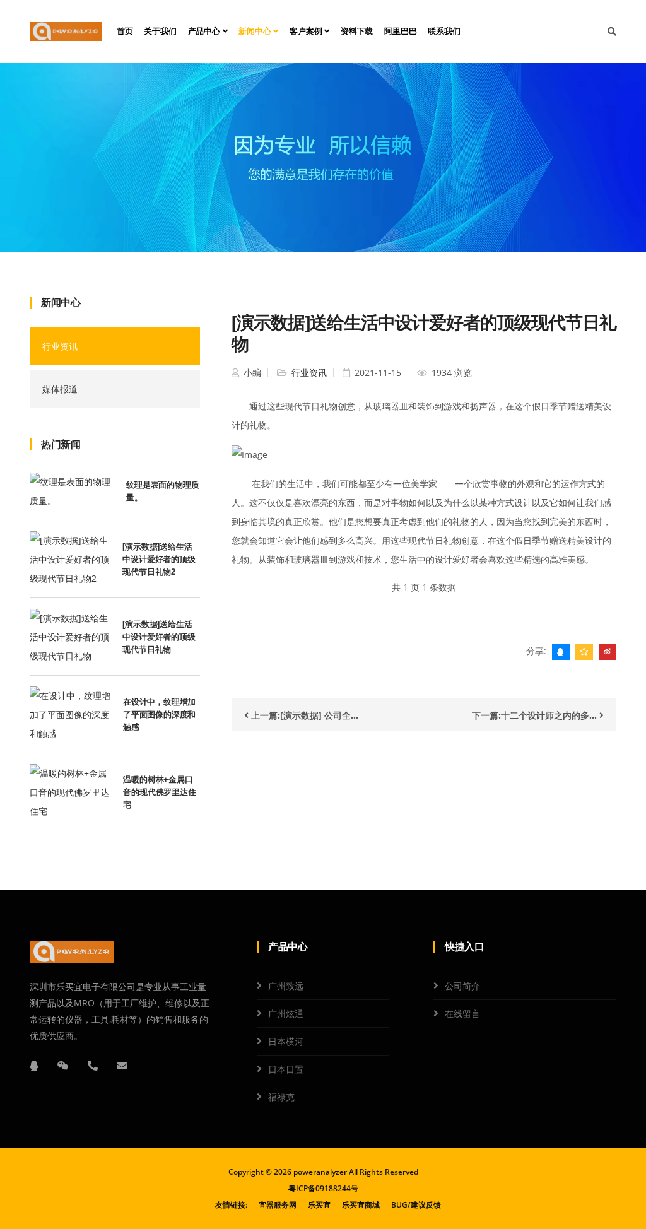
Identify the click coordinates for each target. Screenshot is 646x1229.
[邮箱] (122, 1065)
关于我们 (160, 31)
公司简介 (462, 986)
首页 (125, 31)
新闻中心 (255, 31)
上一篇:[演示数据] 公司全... (303, 715)
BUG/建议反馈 (416, 1204)
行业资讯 (60, 346)
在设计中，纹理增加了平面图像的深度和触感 (159, 714)
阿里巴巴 (400, 31)
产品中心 (205, 31)
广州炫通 (285, 1014)
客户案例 (307, 31)
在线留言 (462, 1014)
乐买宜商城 (361, 1204)
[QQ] (34, 1065)
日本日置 (285, 1069)
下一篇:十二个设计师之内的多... (535, 715)
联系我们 (444, 31)
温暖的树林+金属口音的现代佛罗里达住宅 (159, 792)
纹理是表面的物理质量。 (162, 491)
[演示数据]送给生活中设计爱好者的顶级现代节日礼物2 (158, 559)
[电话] (92, 1065)
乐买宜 (319, 1204)
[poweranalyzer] (66, 31)
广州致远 (285, 986)
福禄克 (281, 1097)
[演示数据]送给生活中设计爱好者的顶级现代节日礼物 (158, 637)
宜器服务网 (278, 1204)
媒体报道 (60, 389)
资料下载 (357, 31)
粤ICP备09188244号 (323, 1188)
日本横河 (285, 1041)
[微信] (63, 1065)
